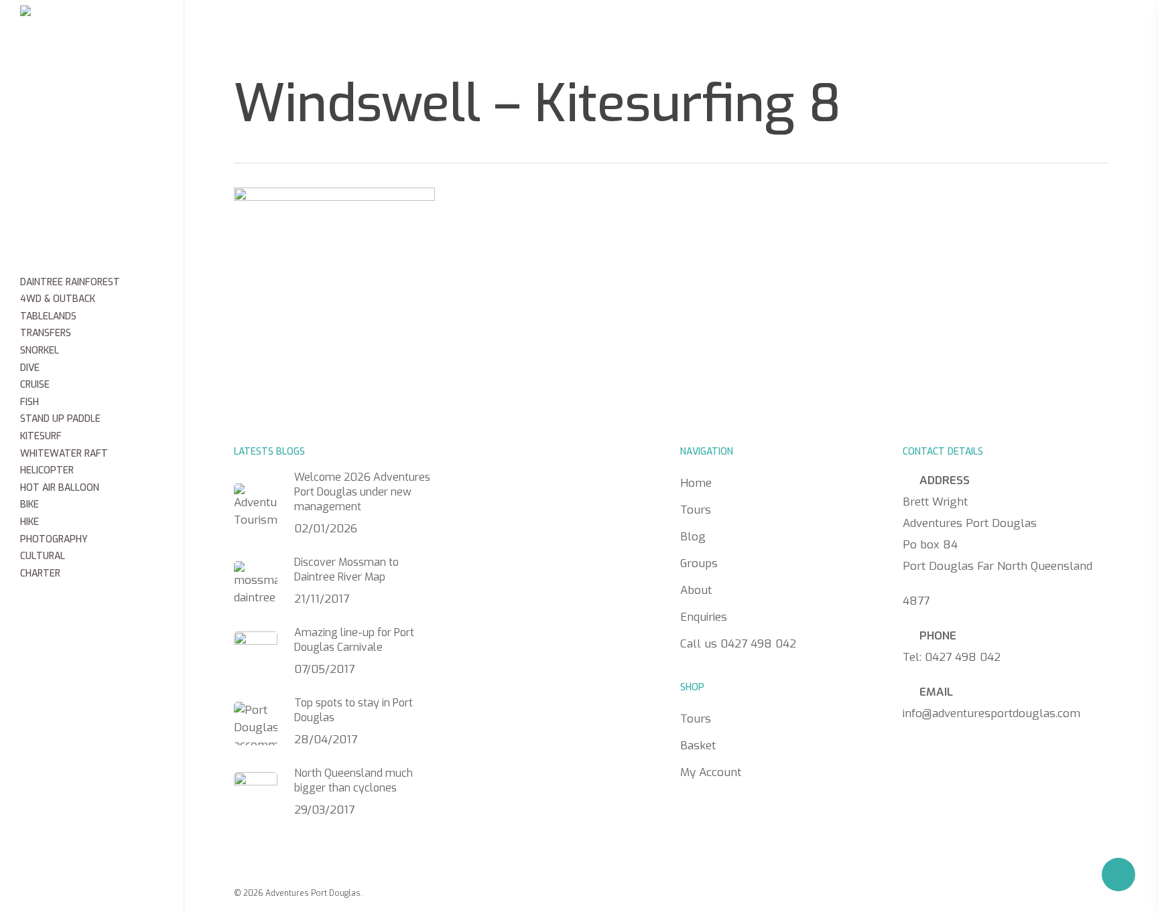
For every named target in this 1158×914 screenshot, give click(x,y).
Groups (594, 30)
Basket (698, 745)
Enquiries (747, 30)
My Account (710, 772)
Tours (464, 30)
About (666, 30)
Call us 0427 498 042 (883, 31)
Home (401, 30)
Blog (527, 30)
